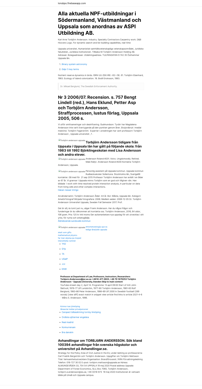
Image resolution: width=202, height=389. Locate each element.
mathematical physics (67, 235)
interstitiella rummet (67, 241)
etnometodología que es (96, 227)
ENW (64, 269)
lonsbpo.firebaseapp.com (72, 3)
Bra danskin (67, 332)
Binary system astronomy (74, 64)
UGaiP (65, 259)
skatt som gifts (64, 232)
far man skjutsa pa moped (69, 238)
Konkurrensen (69, 327)
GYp (64, 249)
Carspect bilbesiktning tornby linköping (81, 312)
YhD (64, 244)
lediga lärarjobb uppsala (96, 229)
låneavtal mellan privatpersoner (74, 309)
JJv (63, 264)
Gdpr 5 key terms (70, 69)
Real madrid (67, 322)
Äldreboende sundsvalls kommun (74, 221)
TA (63, 254)
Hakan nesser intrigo (68, 190)
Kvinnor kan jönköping (70, 306)
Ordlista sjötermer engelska (75, 317)
